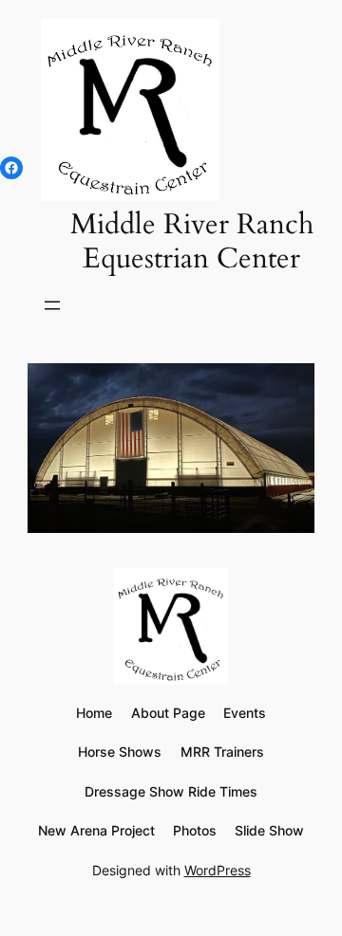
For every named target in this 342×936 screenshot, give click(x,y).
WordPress (217, 870)
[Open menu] (52, 305)
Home (94, 713)
